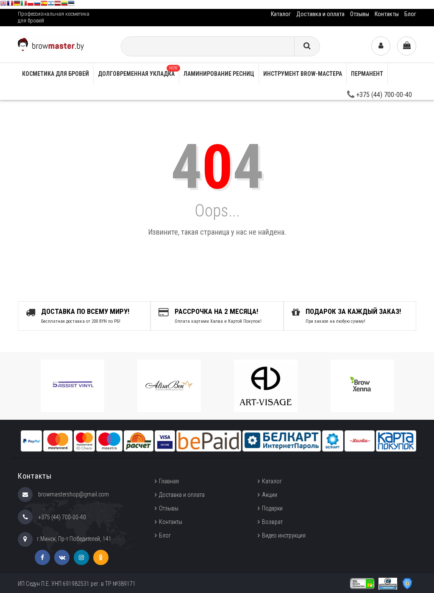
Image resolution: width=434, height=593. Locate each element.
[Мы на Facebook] (42, 557)
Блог (410, 14)
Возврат (272, 521)
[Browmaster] (51, 44)
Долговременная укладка (138, 71)
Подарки (272, 508)
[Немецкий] (17, 4)
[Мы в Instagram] (81, 557)
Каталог (281, 14)
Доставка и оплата (320, 14)
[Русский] (37, 4)
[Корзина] (406, 45)
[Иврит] (50, 4)
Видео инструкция (284, 535)
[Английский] (3, 4)
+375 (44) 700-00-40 (383, 95)
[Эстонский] (71, 4)
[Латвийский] (57, 4)
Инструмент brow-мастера (302, 73)
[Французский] (10, 4)
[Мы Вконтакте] (62, 557)
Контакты (387, 14)
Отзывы (359, 14)
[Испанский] (44, 4)
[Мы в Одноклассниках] (100, 557)
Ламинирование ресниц (219, 73)
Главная (169, 481)
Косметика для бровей (55, 73)
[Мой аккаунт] (380, 45)
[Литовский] (64, 4)
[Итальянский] (23, 4)
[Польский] (30, 4)
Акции (269, 494)
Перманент (367, 73)
